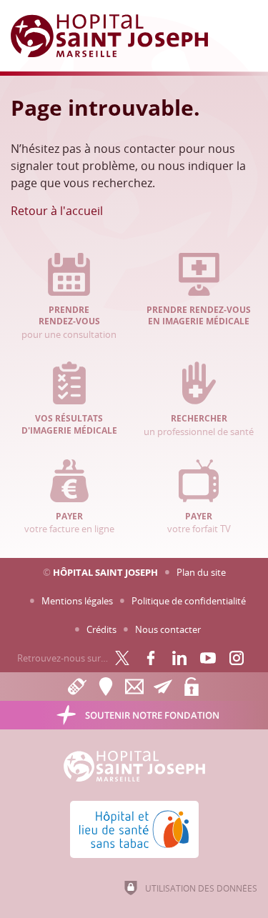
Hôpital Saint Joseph (105, 572)
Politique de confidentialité (188, 600)
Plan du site (201, 572)
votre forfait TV (199, 523)
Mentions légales (77, 600)
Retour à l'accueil (57, 211)
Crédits (101, 629)
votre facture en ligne (69, 523)
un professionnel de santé (199, 425)
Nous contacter (168, 629)
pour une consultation (68, 322)
